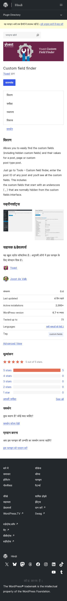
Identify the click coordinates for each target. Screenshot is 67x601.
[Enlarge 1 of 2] (27, 214)
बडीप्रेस (8, 541)
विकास (10, 120)
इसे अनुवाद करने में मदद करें (51, 24)
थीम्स (37, 474)
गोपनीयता (7, 485)
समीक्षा (10, 103)
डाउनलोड (9, 82)
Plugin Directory (11, 14)
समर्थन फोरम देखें (11, 423)
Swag (40, 513)
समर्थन (10, 129)
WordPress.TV (13, 513)
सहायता (7, 502)
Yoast (6, 73)
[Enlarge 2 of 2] (59, 214)
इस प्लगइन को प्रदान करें (15, 448)
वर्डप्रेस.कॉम (10, 524)
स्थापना (10, 112)
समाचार (6, 474)
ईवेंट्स (38, 502)
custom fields (55, 334)
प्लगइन (38, 479)
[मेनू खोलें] (62, 5)
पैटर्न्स (37, 485)
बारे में (5, 468)
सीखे (5, 496)
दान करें (40, 507)
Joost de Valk (18, 279)
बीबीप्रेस (9, 535)
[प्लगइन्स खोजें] (37, 35)
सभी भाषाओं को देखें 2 (55, 326)
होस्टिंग (6, 479)
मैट (6, 530)
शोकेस (38, 468)
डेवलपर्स (7, 507)
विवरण (10, 95)
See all (60, 399)
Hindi (14, 556)
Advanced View (12, 343)
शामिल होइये (41, 496)
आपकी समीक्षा (9, 399)
